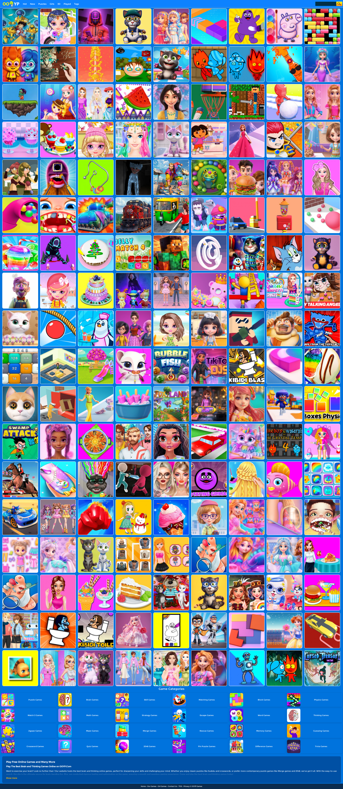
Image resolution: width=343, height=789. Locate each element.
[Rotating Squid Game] (96, 9)
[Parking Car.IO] (322, 613)
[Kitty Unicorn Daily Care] (171, 123)
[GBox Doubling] (20, 349)
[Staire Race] (247, 274)
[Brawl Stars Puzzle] (209, 198)
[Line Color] (284, 349)
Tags (76, 4)
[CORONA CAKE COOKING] (20, 123)
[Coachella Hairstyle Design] (133, 123)
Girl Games (162, 786)
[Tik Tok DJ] (209, 349)
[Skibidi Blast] (247, 349)
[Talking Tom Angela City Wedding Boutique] (133, 613)
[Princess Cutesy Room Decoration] (209, 274)
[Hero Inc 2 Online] (96, 500)
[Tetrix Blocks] (322, 9)
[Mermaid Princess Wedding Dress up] (284, 613)
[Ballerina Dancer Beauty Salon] (171, 274)
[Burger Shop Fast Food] (322, 576)
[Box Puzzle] (58, 349)
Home (143, 786)
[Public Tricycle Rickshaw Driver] (171, 198)
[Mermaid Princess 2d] (209, 651)
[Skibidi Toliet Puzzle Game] (96, 613)
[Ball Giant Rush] (322, 198)
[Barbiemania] (171, 462)
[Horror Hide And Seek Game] (133, 274)
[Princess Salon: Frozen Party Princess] (284, 538)
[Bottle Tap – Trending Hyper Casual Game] (284, 47)
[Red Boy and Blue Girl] (209, 47)
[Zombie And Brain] (20, 85)
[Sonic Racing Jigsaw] (20, 500)
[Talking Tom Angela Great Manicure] (20, 311)
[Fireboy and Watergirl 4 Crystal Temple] (284, 425)
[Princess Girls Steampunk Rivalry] (247, 576)
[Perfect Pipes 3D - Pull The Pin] (20, 198)
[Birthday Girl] (322, 123)
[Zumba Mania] (209, 160)
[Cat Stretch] (20, 387)
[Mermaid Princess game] (247, 500)
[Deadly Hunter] (58, 236)
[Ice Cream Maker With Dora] (209, 123)
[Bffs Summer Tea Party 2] (171, 651)
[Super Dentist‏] (58, 198)
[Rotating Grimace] (209, 462)
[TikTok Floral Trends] (58, 425)
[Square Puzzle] (247, 613)
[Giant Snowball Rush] (284, 85)
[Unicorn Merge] (322, 462)
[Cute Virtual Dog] (284, 576)
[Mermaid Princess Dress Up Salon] (58, 85)
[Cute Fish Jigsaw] (20, 651)
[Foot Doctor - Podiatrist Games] (20, 576)
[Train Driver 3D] (133, 198)
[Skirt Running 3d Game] (247, 123)
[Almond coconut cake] (133, 576)
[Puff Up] (58, 311)
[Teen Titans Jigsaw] (209, 613)
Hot (25, 4)
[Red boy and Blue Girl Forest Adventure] (284, 651)
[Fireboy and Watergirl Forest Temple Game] (247, 47)
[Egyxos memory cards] (20, 9)
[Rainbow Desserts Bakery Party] (322, 349)
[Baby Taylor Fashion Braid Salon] (247, 462)
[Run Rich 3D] (96, 387)
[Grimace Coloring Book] (171, 613)
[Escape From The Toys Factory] (322, 311)
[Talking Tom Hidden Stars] (171, 47)
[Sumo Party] (284, 311)
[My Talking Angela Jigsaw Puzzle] (322, 274)
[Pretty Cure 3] (284, 160)
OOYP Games (197, 786)
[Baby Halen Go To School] (209, 500)
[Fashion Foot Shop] (284, 500)
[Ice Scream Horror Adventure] (20, 274)
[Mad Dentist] (322, 500)
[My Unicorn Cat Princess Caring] (247, 425)
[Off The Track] (96, 160)
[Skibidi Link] (133, 538)
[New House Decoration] (96, 85)
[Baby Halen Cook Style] (209, 311)
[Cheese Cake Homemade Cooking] (322, 538)
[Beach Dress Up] (171, 311)
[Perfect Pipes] (284, 198)
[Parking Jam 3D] (247, 198)
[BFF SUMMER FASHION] (58, 651)
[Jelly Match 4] (133, 236)
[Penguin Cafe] (96, 311)
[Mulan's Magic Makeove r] (171, 85)
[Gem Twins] (20, 160)
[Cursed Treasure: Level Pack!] (322, 651)
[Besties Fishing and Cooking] (284, 274)
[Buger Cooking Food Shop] (247, 160)
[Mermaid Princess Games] (322, 47)
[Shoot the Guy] (247, 311)
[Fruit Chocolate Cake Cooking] (96, 274)
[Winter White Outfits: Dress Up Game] (133, 651)
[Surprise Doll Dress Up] (322, 425)
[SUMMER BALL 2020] (171, 425)
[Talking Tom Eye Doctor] (209, 576)
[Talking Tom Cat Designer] (96, 538)
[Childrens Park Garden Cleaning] (96, 349)
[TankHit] (96, 198)
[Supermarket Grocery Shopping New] (20, 613)
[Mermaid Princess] (247, 387)
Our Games (151, 786)
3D (58, 4)
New (32, 4)
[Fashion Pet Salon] (58, 538)
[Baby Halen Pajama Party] (96, 123)
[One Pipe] (96, 47)
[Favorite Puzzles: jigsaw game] (58, 47)
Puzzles (42, 4)
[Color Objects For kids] (133, 85)
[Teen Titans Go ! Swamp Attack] (20, 425)
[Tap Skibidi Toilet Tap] (58, 613)
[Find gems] (133, 47)
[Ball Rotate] (209, 236)
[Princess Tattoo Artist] (171, 538)
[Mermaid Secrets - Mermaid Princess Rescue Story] (247, 538)
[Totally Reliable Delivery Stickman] (58, 387)
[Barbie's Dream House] (322, 160)
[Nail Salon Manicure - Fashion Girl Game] (58, 462)
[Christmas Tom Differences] (247, 236)
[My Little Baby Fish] (284, 462)
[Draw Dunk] (209, 85)
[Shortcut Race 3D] (284, 387)
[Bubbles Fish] (171, 349)
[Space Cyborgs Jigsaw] (247, 651)
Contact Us (172, 786)
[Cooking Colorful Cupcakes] (58, 123)
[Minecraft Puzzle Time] (171, 236)
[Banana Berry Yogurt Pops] (133, 387)
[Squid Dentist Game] (58, 160)
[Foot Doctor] (209, 538)
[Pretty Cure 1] (58, 500)
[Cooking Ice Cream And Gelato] (96, 576)
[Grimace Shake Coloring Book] (247, 9)
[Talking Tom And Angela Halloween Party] (171, 576)
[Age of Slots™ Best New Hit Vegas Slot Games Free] (209, 387)
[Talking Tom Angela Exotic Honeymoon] (96, 651)
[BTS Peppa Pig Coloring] (284, 9)
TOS (180, 786)
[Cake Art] (96, 236)
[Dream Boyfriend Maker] (133, 425)
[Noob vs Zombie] (247, 85)
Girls (52, 4)
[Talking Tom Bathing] (322, 236)
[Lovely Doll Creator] (20, 538)
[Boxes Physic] (322, 387)
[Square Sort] (209, 9)
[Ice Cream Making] (171, 500)
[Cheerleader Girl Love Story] (58, 576)
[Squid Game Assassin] (133, 462)
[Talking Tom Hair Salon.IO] (96, 462)
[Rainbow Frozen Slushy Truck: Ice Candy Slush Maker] (20, 236)
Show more (11, 778)
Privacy (186, 786)
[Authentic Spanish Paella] (96, 425)
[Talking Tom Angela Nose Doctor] (133, 349)
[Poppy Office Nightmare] (133, 160)
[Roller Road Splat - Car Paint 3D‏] (209, 425)
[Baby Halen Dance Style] (58, 9)
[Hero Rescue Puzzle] (284, 123)
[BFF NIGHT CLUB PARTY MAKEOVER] (322, 85)
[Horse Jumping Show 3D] (20, 462)
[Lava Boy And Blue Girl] (20, 47)
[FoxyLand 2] (171, 387)
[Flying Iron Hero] (171, 160)
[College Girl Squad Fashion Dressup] (133, 311)
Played (67, 4)
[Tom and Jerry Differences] (284, 236)
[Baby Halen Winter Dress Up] (58, 274)
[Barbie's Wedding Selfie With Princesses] (171, 9)
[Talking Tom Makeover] (133, 9)
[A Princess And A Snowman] (133, 500)
